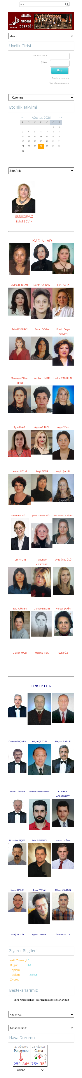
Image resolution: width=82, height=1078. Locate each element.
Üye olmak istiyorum (59, 82)
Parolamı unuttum (61, 78)
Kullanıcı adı (40, 55)
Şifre (44, 62)
